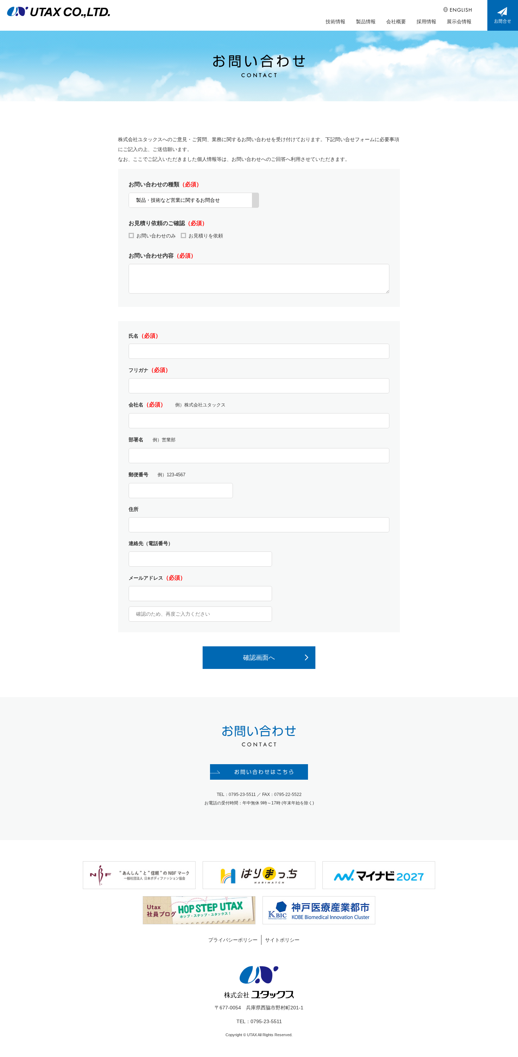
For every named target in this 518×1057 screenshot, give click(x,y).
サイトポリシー (282, 940)
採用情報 (426, 21)
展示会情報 (459, 21)
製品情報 (366, 21)
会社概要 (396, 21)
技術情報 (335, 21)
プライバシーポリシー (233, 940)
